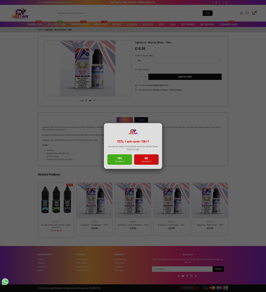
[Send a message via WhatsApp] (5, 282)
